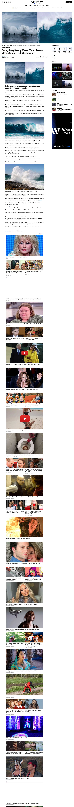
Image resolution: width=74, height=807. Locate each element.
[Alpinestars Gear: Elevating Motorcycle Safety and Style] (54, 104)
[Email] (45, 57)
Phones (54, 85)
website (40, 200)
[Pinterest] (10, 2)
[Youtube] (8, 2)
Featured (7, 231)
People (63, 92)
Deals (64, 68)
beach (24, 90)
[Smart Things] (67, 84)
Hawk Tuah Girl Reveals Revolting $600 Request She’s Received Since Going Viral (64, 95)
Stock (35, 140)
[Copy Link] (47, 57)
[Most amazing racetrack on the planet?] (54, 100)
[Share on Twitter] (42, 57)
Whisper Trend (4, 56)
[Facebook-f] (2, 2)
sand (22, 198)
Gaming (54, 77)
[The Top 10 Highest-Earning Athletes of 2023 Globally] (54, 109)
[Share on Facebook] (40, 57)
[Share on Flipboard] (43, 57)
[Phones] (57, 84)
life (30, 110)
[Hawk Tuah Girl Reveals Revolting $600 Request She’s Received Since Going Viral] (54, 94)
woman (42, 94)
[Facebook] (54, 50)
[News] (67, 76)
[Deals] (67, 67)
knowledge (39, 218)
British (11, 106)
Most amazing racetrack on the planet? (64, 100)
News (8, 47)
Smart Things (66, 85)
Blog (3, 47)
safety (13, 216)
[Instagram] (4, 2)
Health (6, 47)
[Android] (57, 67)
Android (54, 68)
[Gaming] (57, 76)
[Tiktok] (6, 2)
